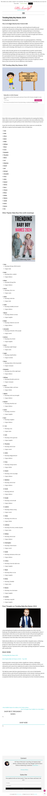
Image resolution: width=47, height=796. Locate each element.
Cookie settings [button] (23, 3)
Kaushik (35, 794)
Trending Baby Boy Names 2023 (10, 655)
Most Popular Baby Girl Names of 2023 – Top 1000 (14, 659)
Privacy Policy (24, 769)
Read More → (36, 765)
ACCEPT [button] (30, 3)
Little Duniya (23, 6)
